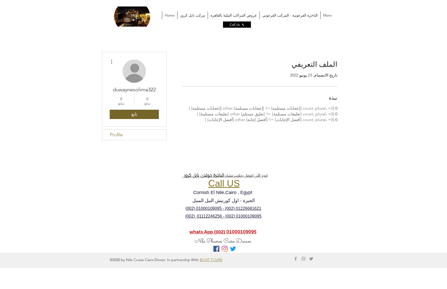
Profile (116, 135)
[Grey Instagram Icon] (303, 258)
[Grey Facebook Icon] (295, 258)
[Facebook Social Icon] (216, 249)
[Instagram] (225, 249)
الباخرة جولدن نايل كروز (204, 174)
